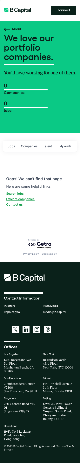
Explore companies (20, 199)
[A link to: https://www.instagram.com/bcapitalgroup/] (36, 329)
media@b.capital (54, 312)
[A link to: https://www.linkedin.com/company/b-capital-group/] (26, 329)
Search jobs (15, 193)
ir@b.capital (12, 312)
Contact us (14, 204)
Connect (63, 10)
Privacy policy (31, 253)
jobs (11, 146)
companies (29, 146)
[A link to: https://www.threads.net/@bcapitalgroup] (47, 329)
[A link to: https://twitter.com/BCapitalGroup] (15, 329)
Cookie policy (49, 253)
